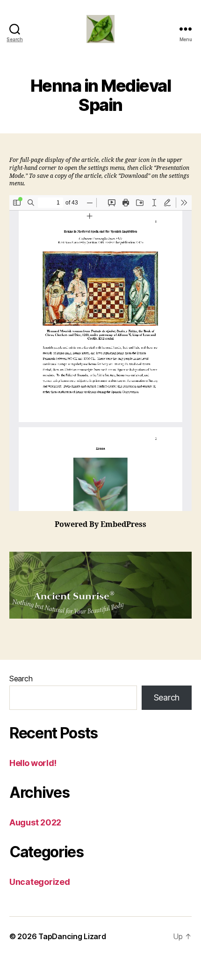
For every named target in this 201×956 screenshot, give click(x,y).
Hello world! (33, 763)
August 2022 (35, 822)
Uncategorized (39, 882)
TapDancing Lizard (72, 936)
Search (20, 678)
